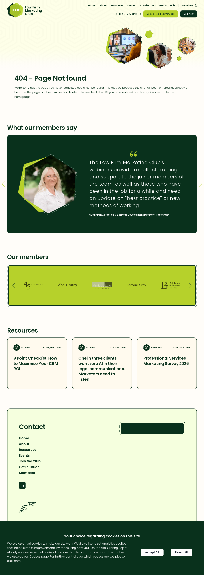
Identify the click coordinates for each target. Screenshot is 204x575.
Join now (188, 14)
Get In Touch (167, 5)
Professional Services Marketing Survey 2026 (166, 360)
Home (91, 5)
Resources (117, 5)
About (103, 5)
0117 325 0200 (128, 14)
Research (156, 347)
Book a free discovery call (161, 14)
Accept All (152, 552)
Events (131, 5)
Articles (25, 347)
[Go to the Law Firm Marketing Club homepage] (24, 10)
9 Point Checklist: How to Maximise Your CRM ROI (35, 363)
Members (27, 472)
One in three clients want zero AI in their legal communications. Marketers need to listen (101, 368)
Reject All (181, 552)
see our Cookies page (33, 557)
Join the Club (147, 5)
